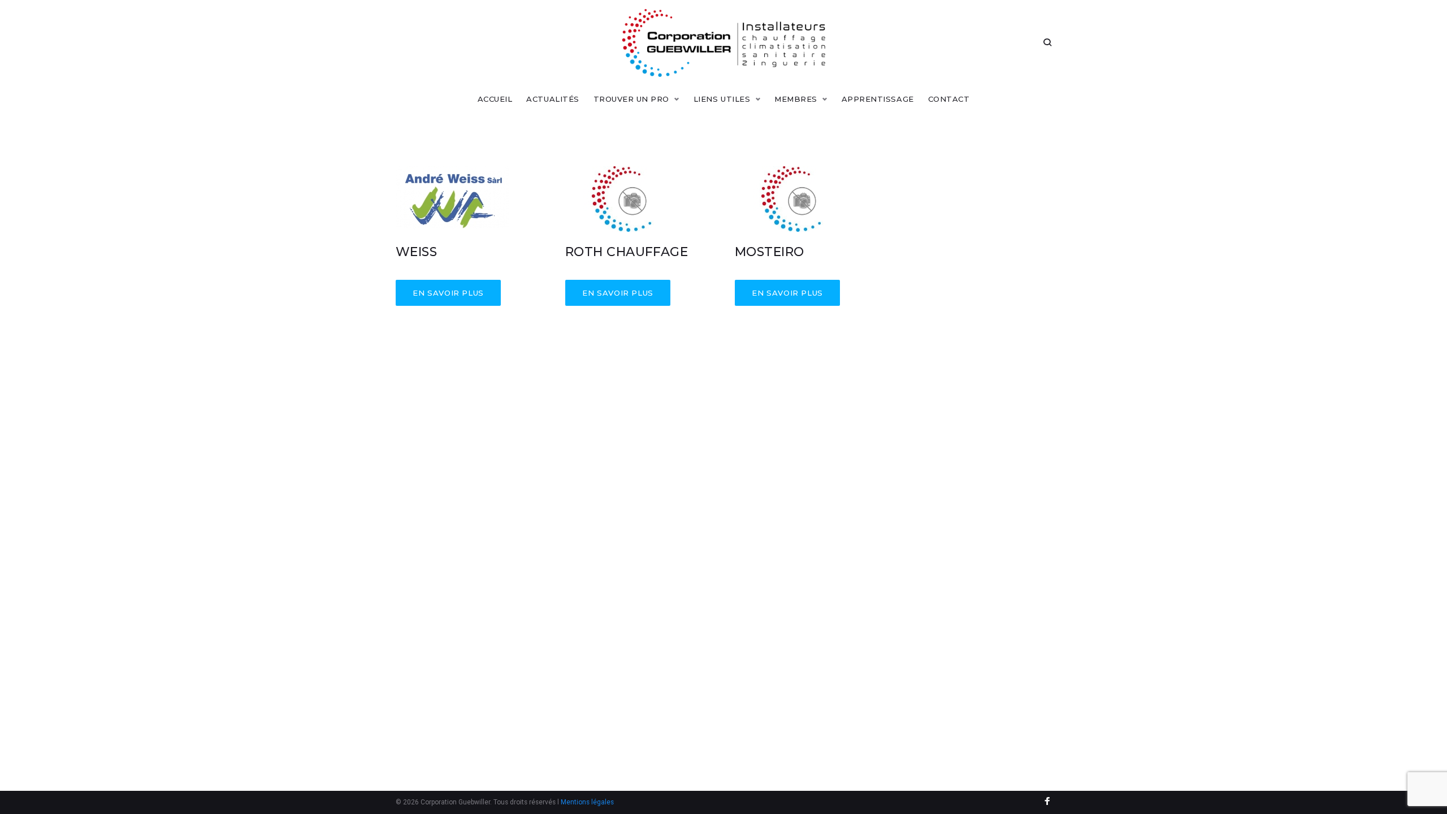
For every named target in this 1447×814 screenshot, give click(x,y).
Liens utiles (722, 98)
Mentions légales (587, 802)
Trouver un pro (631, 98)
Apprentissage (878, 98)
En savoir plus (448, 292)
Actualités (552, 98)
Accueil (495, 98)
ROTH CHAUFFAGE (626, 251)
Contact (949, 98)
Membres (795, 98)
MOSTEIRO (769, 251)
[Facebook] (1047, 802)
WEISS (416, 251)
